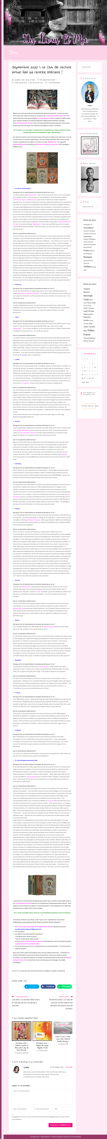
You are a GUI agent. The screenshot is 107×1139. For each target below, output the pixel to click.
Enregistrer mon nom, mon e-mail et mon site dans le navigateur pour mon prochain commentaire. (40, 1118)
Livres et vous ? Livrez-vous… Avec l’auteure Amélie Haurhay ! (63, 1039)
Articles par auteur (89, 284)
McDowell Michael (37, 971)
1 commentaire (54, 83)
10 (95, 367)
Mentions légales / (58, 1137)
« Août (83, 382)
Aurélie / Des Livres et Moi (25, 80)
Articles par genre (89, 220)
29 (90, 378)
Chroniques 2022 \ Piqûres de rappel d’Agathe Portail (42, 1045)
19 (82, 374)
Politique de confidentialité (72, 1137)
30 (92, 378)
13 (84, 371)
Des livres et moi (36, 83)
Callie (26, 1067)
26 (82, 378)
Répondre (69, 1067)
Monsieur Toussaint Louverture (54, 971)
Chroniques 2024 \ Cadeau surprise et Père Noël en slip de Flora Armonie (21, 1046)
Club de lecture (21, 83)
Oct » (87, 382)
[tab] (89, 220)
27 (84, 378)
